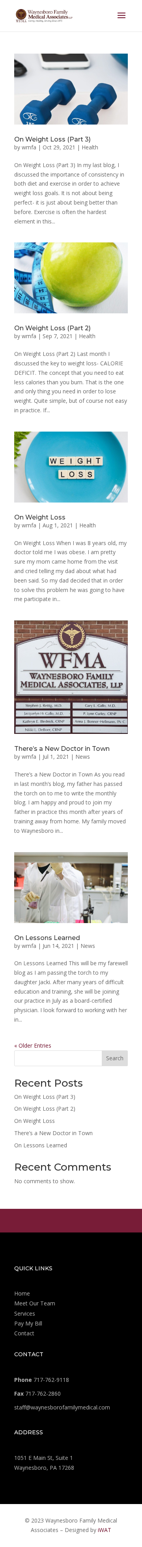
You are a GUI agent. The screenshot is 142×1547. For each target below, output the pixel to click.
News (82, 756)
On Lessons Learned (47, 938)
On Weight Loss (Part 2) (52, 328)
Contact (24, 1333)
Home (22, 1293)
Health (90, 147)
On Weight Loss (39, 517)
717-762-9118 (41, 1379)
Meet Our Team (34, 1303)
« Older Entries (32, 1045)
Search (114, 1058)
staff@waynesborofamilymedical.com (62, 1407)
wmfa (29, 147)
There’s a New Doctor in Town (62, 748)
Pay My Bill (28, 1323)
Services (24, 1313)
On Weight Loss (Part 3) (52, 139)
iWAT (104, 1530)
